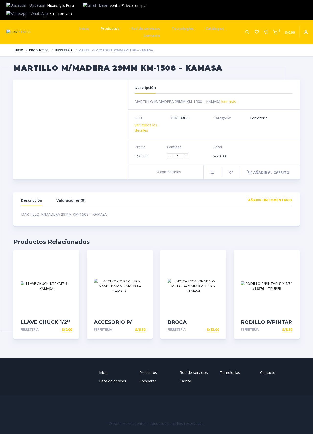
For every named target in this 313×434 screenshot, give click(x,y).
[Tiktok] (304, 5)
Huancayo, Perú (60, 5)
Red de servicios (145, 28)
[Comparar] (265, 32)
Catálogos (214, 28)
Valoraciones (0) (70, 200)
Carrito (185, 381)
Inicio (84, 28)
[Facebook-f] (274, 5)
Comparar (147, 381)
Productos (110, 28)
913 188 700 (61, 13)
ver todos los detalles (146, 127)
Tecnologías (183, 28)
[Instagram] (289, 5)
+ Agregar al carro (53, 329)
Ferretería (64, 50)
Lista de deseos (112, 381)
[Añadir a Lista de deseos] (231, 172)
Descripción (31, 200)
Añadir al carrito (271, 172)
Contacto (151, 35)
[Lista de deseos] (256, 32)
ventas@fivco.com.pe (128, 5)
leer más (228, 101)
